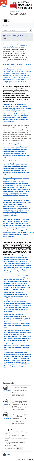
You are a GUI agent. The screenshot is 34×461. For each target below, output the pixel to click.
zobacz (19, 448)
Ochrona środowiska (10, 37)
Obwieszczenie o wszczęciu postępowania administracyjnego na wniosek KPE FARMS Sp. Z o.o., (17, 46)
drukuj (8, 454)
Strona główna (6, 35)
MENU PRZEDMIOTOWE (20, 35)
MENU (5, 25)
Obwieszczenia (22, 37)
